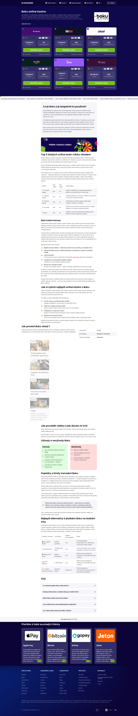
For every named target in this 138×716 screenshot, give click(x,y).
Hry (99, 3)
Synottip (24, 693)
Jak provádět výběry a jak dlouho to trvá (112, 99)
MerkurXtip (24, 688)
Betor (23, 677)
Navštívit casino (36, 50)
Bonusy (63, 3)
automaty (76, 257)
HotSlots (43, 683)
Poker (61, 685)
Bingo (61, 680)
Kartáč (23, 685)
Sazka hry (24, 691)
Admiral (23, 674)
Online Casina (51, 3)
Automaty (90, 3)
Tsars (42, 691)
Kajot (23, 683)
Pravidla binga (83, 685)
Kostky (80, 688)
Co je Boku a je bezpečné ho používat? (13, 99)
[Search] (108, 3)
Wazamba (43, 693)
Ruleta (61, 688)
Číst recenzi (28, 54)
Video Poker (63, 691)
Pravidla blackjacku (84, 683)
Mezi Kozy (81, 691)
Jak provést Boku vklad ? (90, 99)
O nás (99, 684)
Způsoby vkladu (76, 3)
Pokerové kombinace (85, 680)
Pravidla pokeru (83, 677)
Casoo (42, 680)
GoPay (75, 645)
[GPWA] (115, 710)
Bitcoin (50, 645)
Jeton (99, 645)
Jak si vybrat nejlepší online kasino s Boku (68, 99)
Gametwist (24, 680)
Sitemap (100, 681)
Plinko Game (63, 693)
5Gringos (43, 674)
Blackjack (62, 683)
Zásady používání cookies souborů (105, 678)
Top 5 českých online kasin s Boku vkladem (40, 99)
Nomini (42, 685)
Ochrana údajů (102, 674)
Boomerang (43, 677)
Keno (60, 677)
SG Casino (43, 688)
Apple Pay (28, 645)
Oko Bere (81, 674)
